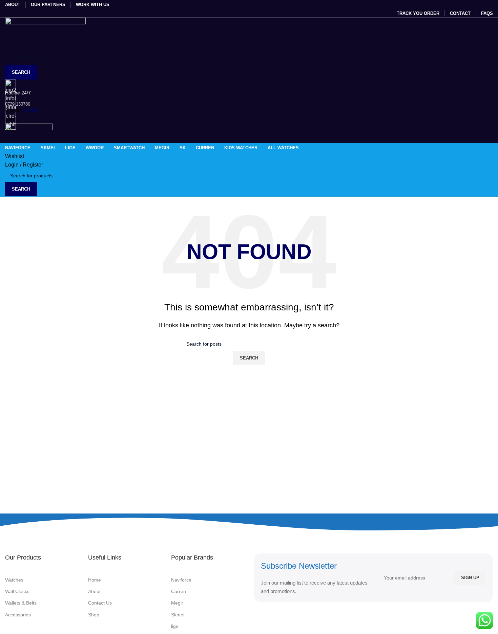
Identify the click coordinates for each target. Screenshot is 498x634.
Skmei (177, 614)
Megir (177, 603)
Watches (14, 580)
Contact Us (100, 603)
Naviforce (181, 580)
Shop (93, 614)
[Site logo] (45, 34)
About (94, 591)
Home (94, 580)
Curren (178, 591)
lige (175, 626)
